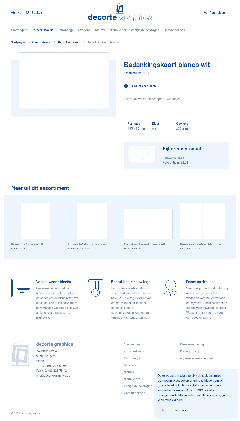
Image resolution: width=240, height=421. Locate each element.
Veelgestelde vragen (145, 30)
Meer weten (181, 410)
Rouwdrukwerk (42, 30)
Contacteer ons (174, 30)
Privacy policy (189, 351)
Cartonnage (65, 30)
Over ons (84, 30)
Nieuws (100, 30)
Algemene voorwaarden (196, 358)
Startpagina (19, 30)
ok (162, 410)
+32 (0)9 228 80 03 (54, 366)
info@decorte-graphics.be (53, 375)
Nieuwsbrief (118, 30)
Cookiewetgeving (192, 344)
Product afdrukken (143, 86)
